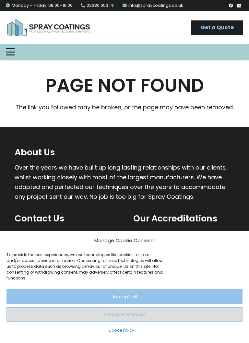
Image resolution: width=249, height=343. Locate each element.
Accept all (125, 296)
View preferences (124, 314)
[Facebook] (231, 6)
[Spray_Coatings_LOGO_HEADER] (48, 27)
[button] (10, 51)
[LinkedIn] (239, 6)
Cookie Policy (121, 330)
